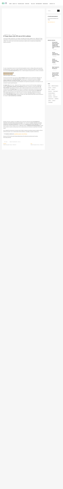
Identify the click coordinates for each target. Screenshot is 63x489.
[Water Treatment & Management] (49, 68)
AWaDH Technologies (13, 141)
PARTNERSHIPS (39, 3)
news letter (50, 96)
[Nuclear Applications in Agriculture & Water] (49, 54)
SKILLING (33, 3)
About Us (15, 3)
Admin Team (14, 34)
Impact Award (55, 91)
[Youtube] (2, 474)
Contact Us (52, 3)
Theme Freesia (2, 481)
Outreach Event (51, 98)
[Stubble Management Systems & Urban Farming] (49, 60)
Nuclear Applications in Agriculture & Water (56, 53)
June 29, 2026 (54, 49)
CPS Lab (19, 141)
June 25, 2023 (54, 56)
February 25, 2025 (7, 34)
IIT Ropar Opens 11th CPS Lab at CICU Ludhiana (17, 36)
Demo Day (50, 91)
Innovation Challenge (51, 93)
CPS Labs (5, 141)
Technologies (21, 3)
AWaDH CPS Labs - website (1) (8, 72)
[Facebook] (1, 472)
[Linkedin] (3, 472)
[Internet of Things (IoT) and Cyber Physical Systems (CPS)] (49, 74)
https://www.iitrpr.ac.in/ (51, 21)
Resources (45, 3)
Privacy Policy (2, 486)
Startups (27, 3)
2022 (49, 85)
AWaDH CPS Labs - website (8, 74)
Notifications (55, 96)
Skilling (50, 100)
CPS (49, 89)
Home (10, 3)
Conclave (54, 87)
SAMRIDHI (56, 98)
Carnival (50, 87)
